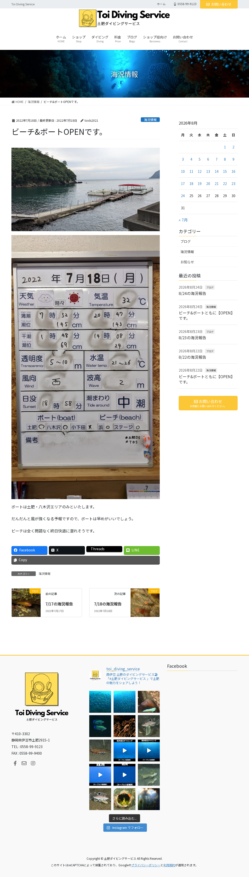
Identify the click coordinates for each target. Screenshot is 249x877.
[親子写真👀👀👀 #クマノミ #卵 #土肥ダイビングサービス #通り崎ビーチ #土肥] (149, 702)
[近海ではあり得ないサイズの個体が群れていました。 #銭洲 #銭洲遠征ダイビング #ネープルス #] (149, 750)
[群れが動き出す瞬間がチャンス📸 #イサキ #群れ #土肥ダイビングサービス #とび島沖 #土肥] (124, 702)
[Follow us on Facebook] (15, 763)
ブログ (185, 241)
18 (191, 183)
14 (217, 171)
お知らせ (187, 261)
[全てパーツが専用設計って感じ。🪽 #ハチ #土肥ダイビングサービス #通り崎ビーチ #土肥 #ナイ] (100, 799)
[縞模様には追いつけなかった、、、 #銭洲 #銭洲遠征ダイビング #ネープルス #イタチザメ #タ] (124, 775)
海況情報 (150, 119)
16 (233, 171)
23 (233, 183)
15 (225, 171)
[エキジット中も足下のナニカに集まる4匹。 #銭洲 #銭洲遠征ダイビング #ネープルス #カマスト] (100, 775)
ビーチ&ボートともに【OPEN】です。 (207, 315)
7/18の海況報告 (108, 604)
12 (200, 171)
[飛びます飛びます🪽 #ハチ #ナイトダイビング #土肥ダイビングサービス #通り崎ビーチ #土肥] (149, 726)
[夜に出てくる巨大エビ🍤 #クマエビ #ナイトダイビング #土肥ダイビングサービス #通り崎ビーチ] (100, 750)
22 (225, 183)
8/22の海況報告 (192, 357)
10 (183, 171)
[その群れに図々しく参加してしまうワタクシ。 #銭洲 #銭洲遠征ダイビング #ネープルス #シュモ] (124, 750)
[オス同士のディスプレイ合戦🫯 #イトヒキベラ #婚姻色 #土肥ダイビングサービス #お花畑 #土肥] (100, 726)
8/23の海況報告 (192, 337)
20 (208, 183)
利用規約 (169, 865)
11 (191, 171)
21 (217, 183)
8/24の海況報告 (192, 293)
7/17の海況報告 (59, 604)
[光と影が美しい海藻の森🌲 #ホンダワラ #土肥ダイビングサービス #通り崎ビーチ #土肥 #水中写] (149, 799)
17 (183, 183)
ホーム (161, 4)
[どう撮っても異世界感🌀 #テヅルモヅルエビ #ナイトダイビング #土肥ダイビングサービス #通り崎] (124, 726)
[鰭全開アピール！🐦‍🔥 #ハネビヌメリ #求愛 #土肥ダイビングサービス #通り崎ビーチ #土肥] (149, 775)
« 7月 (183, 220)
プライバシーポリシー (145, 865)
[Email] (24, 763)
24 (183, 195)
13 (208, 171)
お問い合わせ (221, 4)
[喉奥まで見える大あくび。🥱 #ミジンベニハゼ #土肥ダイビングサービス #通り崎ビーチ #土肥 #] (124, 799)
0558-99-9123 (187, 4)
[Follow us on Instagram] (33, 763)
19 (200, 183)
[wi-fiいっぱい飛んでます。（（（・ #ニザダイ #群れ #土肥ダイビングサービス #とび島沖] (100, 702)
